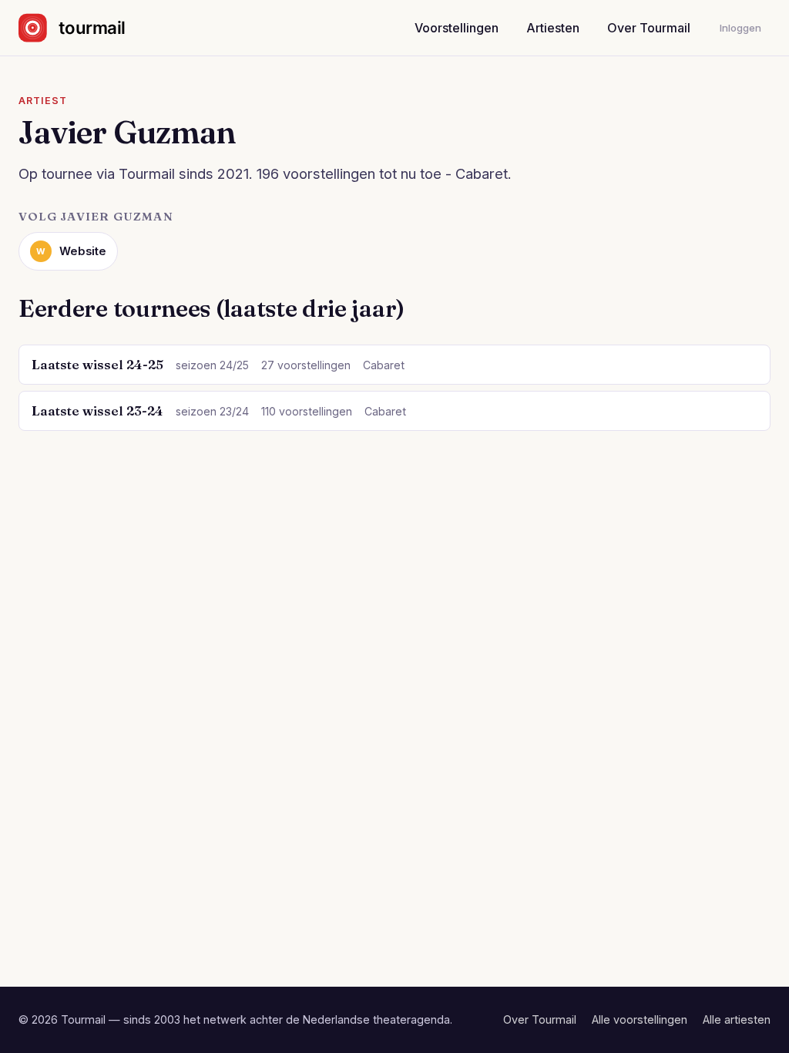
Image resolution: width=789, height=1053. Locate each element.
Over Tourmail (648, 27)
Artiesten (552, 27)
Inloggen (740, 28)
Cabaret (384, 365)
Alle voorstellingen (639, 1019)
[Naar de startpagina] (85, 28)
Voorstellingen (457, 27)
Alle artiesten (737, 1019)
